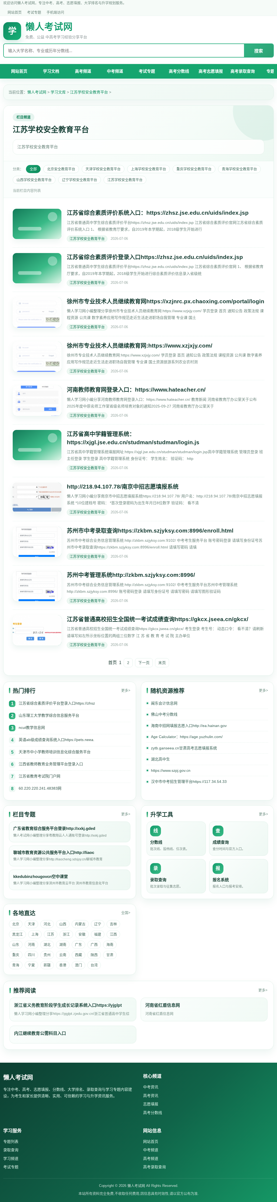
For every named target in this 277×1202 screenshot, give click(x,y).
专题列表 (10, 1141)
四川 (31, 955)
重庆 (15, 955)
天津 (31, 924)
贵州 (47, 955)
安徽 (81, 934)
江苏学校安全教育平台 (89, 92)
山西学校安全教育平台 (34, 180)
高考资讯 (150, 1095)
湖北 (47, 944)
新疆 (47, 965)
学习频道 (10, 1158)
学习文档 (51, 71)
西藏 (78, 955)
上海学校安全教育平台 (148, 169)
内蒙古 (80, 924)
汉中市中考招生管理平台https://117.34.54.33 (189, 781)
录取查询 (10, 1150)
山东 (15, 944)
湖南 (62, 944)
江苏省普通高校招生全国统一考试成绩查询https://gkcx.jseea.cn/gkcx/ (157, 619)
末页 (162, 663)
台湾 (94, 965)
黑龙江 (17, 934)
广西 (94, 944)
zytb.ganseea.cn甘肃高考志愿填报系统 (184, 748)
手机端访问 (55, 12)
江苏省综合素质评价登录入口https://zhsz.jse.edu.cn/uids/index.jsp (155, 257)
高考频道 (83, 71)
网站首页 (15, 12)
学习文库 (58, 92)
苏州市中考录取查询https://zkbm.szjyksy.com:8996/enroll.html (150, 530)
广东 (78, 944)
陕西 (94, 955)
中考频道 (115, 71)
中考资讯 (150, 1087)
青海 (15, 965)
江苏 (50, 934)
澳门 (78, 965)
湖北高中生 (160, 759)
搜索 (258, 51)
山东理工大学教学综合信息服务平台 (49, 715)
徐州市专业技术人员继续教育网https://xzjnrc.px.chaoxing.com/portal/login (165, 301)
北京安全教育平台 (61, 169)
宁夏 (31, 965)
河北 (47, 924)
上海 (34, 934)
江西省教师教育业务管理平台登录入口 (51, 764)
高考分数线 (179, 71)
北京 (15, 924)
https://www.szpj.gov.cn (170, 770)
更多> (125, 690)
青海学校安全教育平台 (239, 169)
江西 (113, 934)
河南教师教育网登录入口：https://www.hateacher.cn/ (136, 389)
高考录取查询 (242, 71)
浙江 (66, 934)
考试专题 (34, 12)
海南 (109, 944)
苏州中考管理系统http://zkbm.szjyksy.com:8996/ (131, 575)
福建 (97, 934)
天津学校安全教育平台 (103, 169)
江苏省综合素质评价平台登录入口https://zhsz (57, 703)
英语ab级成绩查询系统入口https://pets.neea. (56, 740)
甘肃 (109, 955)
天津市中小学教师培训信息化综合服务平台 (55, 752)
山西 (62, 924)
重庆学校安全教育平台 (194, 169)
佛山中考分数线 (164, 714)
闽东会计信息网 (164, 703)
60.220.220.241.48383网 (40, 788)
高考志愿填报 (211, 71)
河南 (31, 944)
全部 (33, 169)
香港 (62, 965)
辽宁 (97, 924)
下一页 (144, 663)
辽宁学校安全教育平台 (79, 180)
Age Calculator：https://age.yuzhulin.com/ (187, 737)
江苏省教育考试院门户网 (39, 776)
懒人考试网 (36, 92)
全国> (125, 913)
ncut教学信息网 (32, 727)
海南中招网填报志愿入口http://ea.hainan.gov (189, 725)
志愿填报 (150, 1104)
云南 (62, 955)
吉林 (113, 924)
